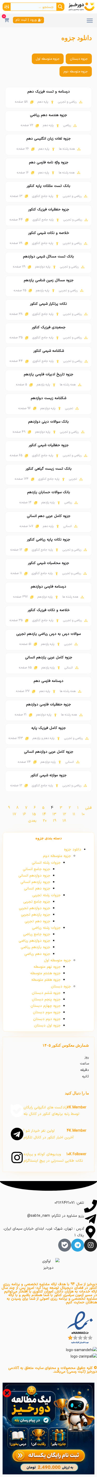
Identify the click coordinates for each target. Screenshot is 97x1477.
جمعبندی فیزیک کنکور (48, 327)
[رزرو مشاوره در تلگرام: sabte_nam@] (90, 1219)
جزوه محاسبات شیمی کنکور (48, 563)
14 (44, 814)
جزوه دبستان (79, 58)
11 (74, 814)
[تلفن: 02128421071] (90, 1206)
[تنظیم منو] (89, 20)
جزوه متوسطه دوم (76, 71)
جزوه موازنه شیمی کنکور (48, 775)
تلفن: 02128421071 (69, 1203)
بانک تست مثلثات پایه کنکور (48, 186)
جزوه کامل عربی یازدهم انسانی (48, 657)
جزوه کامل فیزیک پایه (48, 728)
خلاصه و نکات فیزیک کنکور (49, 610)
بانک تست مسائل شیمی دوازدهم (48, 256)
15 (34, 814)
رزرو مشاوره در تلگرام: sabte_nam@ (55, 1216)
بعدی (32, 821)
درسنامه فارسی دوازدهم (48, 586)
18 (64, 821)
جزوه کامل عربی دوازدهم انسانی (48, 752)
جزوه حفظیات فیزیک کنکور (48, 209)
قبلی (88, 808)
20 (45, 821)
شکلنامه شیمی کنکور (48, 351)
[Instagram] (90, 1245)
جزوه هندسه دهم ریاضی (48, 115)
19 (54, 821)
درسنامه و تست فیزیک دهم (48, 91)
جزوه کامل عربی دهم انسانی (48, 516)
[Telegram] (77, 1245)
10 (83, 814)
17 (14, 814)
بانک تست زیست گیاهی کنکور (49, 468)
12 (64, 814)
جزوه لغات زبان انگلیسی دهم (48, 138)
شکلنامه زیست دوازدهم (48, 398)
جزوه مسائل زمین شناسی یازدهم (48, 280)
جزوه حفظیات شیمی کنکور (49, 445)
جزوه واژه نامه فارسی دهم (48, 162)
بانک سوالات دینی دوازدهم (48, 421)
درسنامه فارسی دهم (48, 681)
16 (24, 814)
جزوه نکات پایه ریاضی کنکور (48, 539)
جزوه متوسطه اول (47, 58)
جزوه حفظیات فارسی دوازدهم (48, 704)
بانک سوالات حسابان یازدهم (48, 492)
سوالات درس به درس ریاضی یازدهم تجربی (48, 634)
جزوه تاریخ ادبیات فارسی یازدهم (48, 374)
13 (54, 814)
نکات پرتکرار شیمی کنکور (48, 304)
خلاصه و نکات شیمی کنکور (48, 233)
